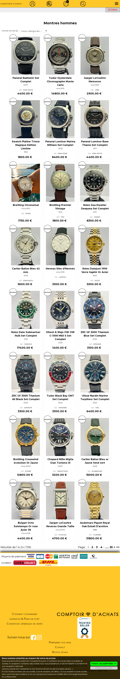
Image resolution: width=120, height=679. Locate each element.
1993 (26, 152)
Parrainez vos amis (60, 642)
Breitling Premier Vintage (60, 207)
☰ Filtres (112, 9)
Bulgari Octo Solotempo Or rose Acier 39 (26, 526)
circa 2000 (60, 530)
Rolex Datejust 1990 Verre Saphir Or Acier (95, 270)
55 (111, 547)
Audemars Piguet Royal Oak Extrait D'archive (95, 524)
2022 (95, 339)
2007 (25, 85)
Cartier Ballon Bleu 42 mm (26, 270)
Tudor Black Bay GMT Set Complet (60, 397)
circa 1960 (95, 85)
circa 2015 (60, 272)
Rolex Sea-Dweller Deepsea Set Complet (95, 207)
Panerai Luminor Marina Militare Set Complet (60, 143)
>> (118, 547)
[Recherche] (83, 3)
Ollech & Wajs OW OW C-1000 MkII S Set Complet (60, 336)
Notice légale (60, 652)
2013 (26, 339)
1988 (95, 530)
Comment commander (24, 614)
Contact (60, 647)
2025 (60, 148)
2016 (26, 275)
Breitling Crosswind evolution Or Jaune (25, 461)
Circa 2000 (26, 466)
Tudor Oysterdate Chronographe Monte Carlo (60, 81)
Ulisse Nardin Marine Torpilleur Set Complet (94, 397)
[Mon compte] (32, 3)
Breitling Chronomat (26, 205)
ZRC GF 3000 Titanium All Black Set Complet (26, 397)
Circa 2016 (25, 533)
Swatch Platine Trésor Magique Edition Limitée (26, 145)
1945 (60, 212)
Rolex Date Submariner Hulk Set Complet (25, 334)
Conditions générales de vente (24, 623)
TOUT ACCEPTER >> (104, 663)
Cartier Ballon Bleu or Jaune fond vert (94, 461)
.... (107, 547)
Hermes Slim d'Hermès (60, 268)
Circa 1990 (25, 208)
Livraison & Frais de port (25, 618)
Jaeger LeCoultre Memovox (95, 80)
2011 (95, 148)
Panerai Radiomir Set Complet (26, 80)
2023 (26, 403)
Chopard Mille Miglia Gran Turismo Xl (60, 461)
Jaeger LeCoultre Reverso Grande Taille (60, 524)
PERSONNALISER (104, 668)
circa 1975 (60, 88)
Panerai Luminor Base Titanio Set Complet (95, 143)
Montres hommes (9, 31)
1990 (95, 275)
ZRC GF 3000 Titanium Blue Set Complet (95, 334)
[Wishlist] (49, 3)
